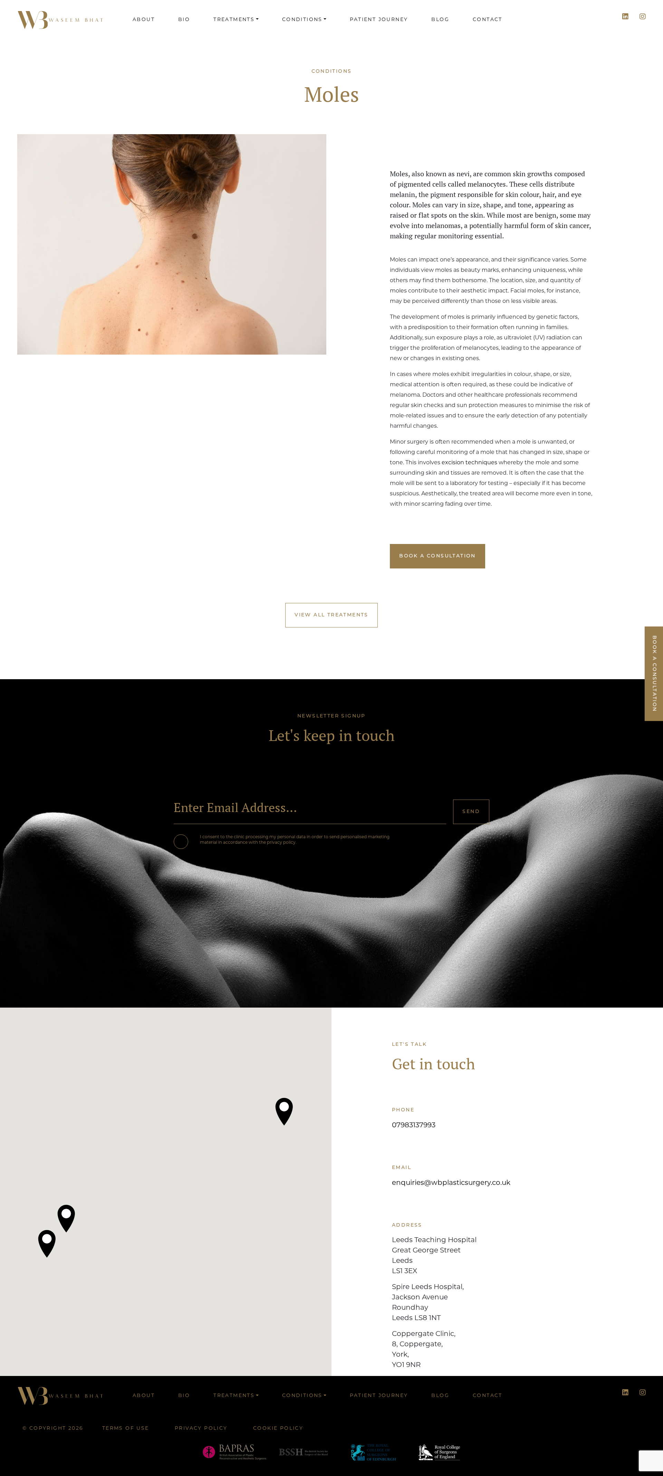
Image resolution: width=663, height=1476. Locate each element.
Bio (184, 19)
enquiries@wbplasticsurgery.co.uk (451, 1183)
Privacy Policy (201, 1428)
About (144, 19)
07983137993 (413, 1125)
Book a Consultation (437, 556)
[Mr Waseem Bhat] (60, 20)
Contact (487, 19)
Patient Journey (379, 19)
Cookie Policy (278, 1428)
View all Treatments (331, 615)
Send (471, 811)
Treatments (233, 19)
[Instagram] (643, 17)
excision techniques (469, 463)
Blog (440, 19)
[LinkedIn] (625, 17)
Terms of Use (125, 1428)
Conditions (302, 19)
